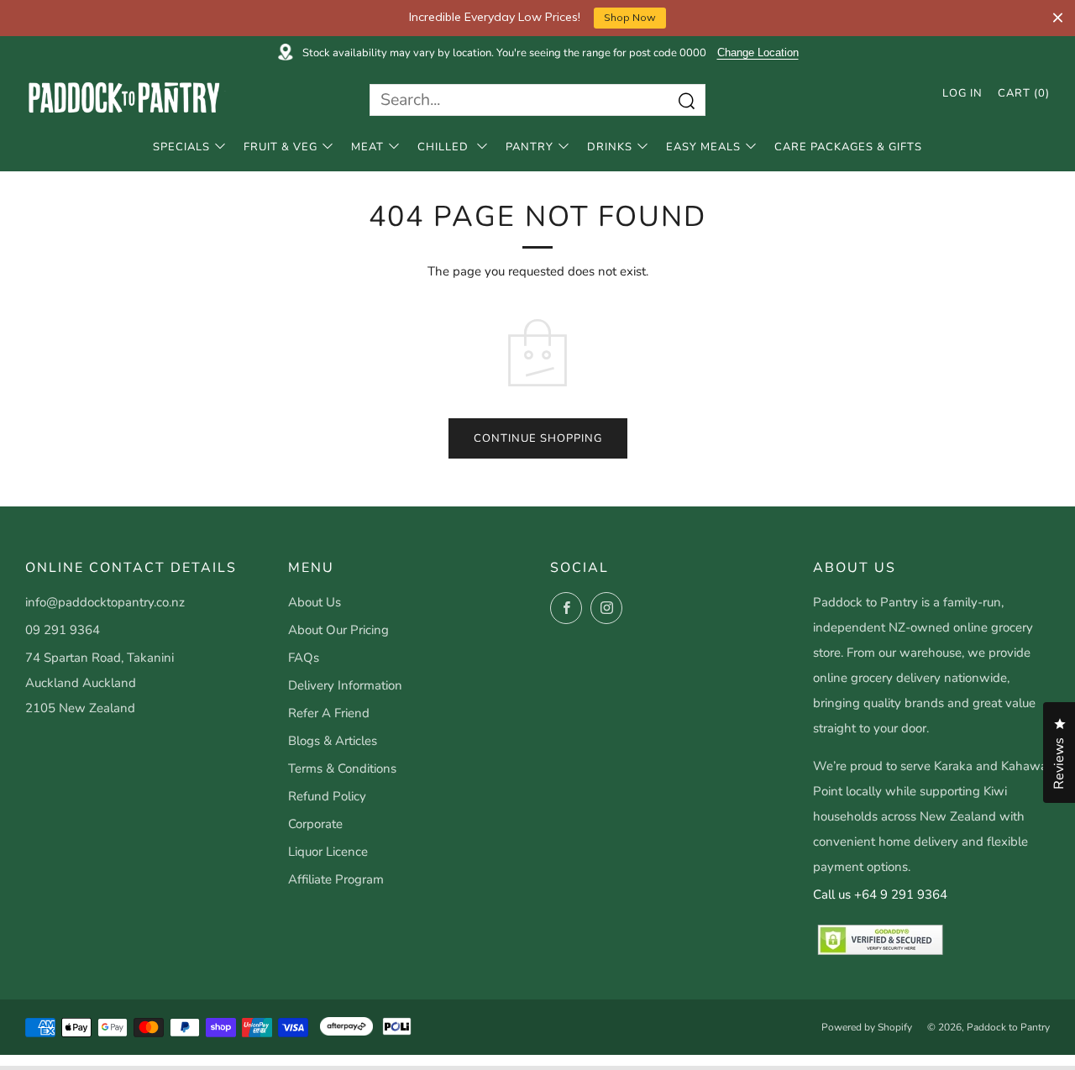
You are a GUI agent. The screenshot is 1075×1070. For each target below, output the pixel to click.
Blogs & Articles (332, 740)
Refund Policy (327, 796)
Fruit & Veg (280, 147)
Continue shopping (538, 438)
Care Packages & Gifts (848, 147)
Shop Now (630, 17)
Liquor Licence (328, 851)
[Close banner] (1058, 18)
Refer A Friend (329, 713)
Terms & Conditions (342, 768)
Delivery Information (345, 685)
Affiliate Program (336, 879)
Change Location (758, 53)
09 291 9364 (62, 630)
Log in (962, 93)
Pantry (529, 147)
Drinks (609, 147)
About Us (314, 602)
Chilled (444, 147)
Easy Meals (703, 147)
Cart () (1024, 93)
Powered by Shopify (866, 1027)
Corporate (315, 824)
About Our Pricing (338, 630)
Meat (367, 147)
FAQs (303, 657)
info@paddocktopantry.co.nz (105, 602)
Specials (181, 147)
